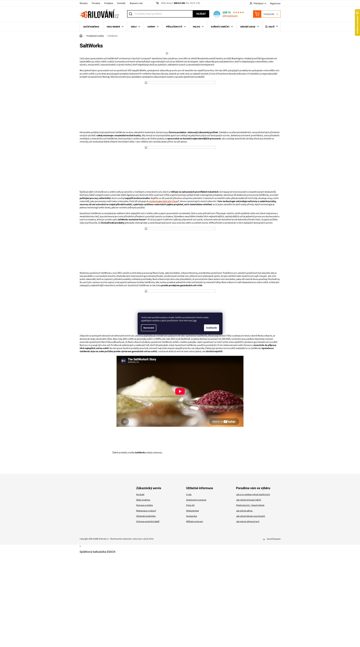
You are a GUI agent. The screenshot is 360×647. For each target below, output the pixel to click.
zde (194, 320)
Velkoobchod (192, 510)
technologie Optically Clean (163, 201)
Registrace (275, 3)
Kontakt (121, 3)
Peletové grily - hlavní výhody (250, 505)
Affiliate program (194, 521)
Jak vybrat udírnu (244, 510)
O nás (189, 494)
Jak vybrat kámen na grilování (250, 516)
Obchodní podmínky (146, 516)
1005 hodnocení (230, 15)
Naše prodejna (143, 499)
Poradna (96, 3)
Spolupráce (191, 516)
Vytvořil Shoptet (274, 539)
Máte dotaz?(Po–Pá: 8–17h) (180, 3)
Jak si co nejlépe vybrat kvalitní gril (253, 494)
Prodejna (108, 3)
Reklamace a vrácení (146, 510)
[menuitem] (91, 26)
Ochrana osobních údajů (147, 521)
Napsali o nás (136, 3)
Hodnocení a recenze (196, 499)
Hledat (201, 13)
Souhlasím (211, 327)
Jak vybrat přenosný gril (247, 521)
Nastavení (148, 327)
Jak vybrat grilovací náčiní (248, 499)
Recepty (84, 3)
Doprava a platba (144, 505)
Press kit (190, 505)
